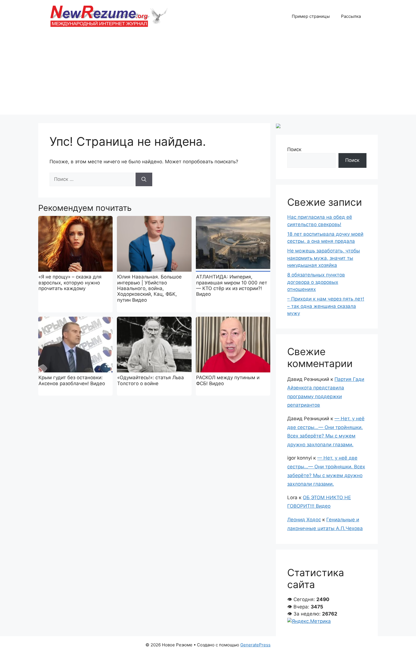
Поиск (294, 149)
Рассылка (351, 16)
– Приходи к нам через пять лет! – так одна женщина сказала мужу (325, 306)
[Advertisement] (208, 75)
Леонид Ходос (304, 519)
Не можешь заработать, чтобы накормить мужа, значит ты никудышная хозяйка (323, 258)
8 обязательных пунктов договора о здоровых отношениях (316, 282)
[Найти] (144, 179)
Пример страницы (311, 16)
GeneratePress (255, 644)
